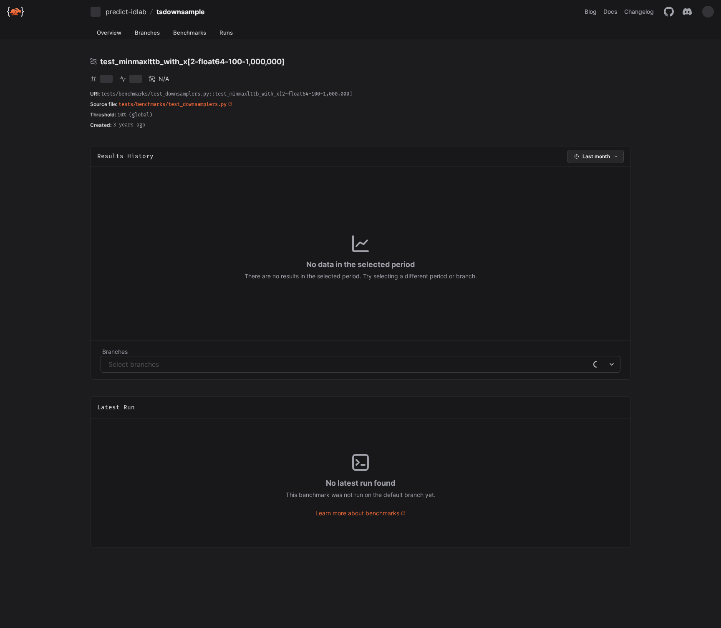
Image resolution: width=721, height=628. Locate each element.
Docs (610, 11)
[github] (668, 11)
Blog (591, 11)
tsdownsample (180, 12)
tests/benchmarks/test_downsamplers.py (172, 104)
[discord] (687, 11)
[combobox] (109, 364)
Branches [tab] (147, 32)
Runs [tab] (226, 32)
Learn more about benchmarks (357, 513)
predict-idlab (126, 12)
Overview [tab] (109, 32)
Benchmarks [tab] (189, 32)
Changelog (639, 11)
